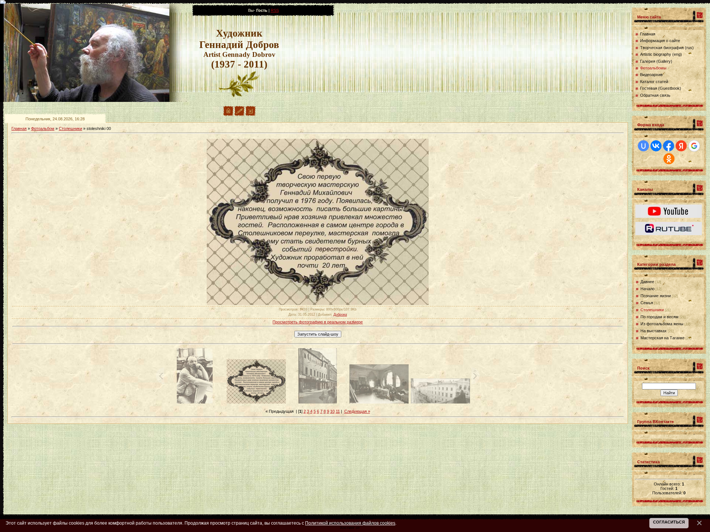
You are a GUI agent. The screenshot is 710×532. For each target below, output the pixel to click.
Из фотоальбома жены (661, 324)
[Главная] (228, 114)
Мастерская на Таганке (662, 338)
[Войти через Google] (694, 146)
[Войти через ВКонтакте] (656, 145)
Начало (647, 288)
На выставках (653, 331)
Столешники (70, 128)
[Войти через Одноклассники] (668, 158)
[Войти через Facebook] (668, 145)
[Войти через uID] (643, 145)
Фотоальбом (42, 128)
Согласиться (669, 522)
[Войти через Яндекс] (681, 145)
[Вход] (251, 114)
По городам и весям (659, 317)
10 (332, 411)
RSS (275, 10)
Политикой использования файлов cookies (350, 523)
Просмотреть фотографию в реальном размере (318, 322)
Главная (19, 128)
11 (338, 411)
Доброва (340, 314)
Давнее (647, 281)
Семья (646, 303)
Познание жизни (655, 296)
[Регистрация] (239, 114)
